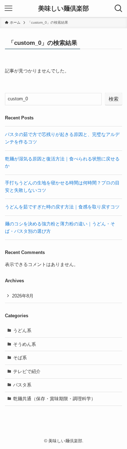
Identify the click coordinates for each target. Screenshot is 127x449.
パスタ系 (22, 385)
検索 (114, 99)
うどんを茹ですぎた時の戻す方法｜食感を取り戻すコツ (62, 206)
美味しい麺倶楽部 (63, 8)
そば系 (20, 357)
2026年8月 (23, 296)
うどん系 (22, 330)
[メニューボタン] (8, 8)
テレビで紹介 (27, 371)
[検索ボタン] (118, 8)
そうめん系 (24, 344)
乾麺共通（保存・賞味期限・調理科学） (54, 398)
